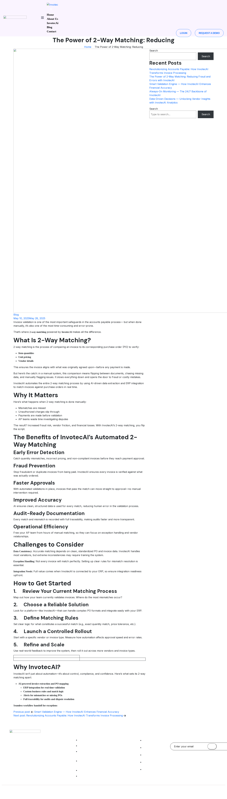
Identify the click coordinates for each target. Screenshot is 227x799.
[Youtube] (211, 759)
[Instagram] (192, 759)
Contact (51, 31)
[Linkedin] (174, 759)
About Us (52, 18)
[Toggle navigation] (42, 18)
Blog (49, 27)
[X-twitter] (202, 759)
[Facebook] (183, 759)
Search (153, 50)
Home (50, 14)
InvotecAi (52, 23)
